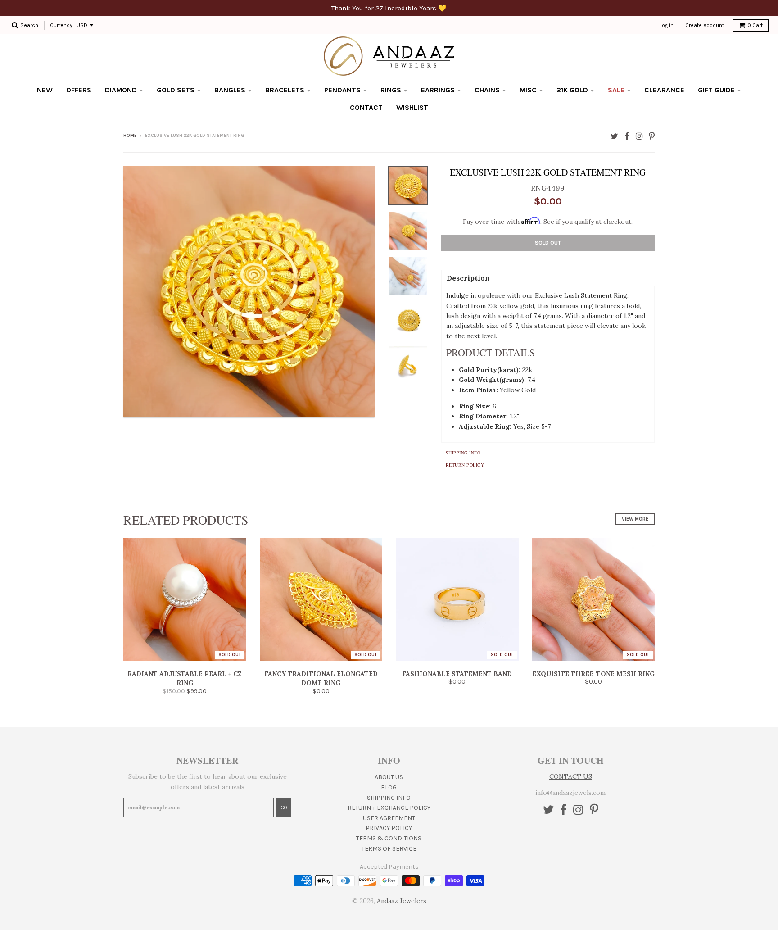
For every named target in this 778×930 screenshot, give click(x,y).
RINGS (390, 90)
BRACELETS (284, 90)
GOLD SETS (175, 90)
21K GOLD (572, 90)
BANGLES (229, 90)
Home (130, 135)
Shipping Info (463, 452)
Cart (755, 25)
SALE (616, 90)
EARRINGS (438, 90)
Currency (61, 25)
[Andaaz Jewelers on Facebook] (626, 136)
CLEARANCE (664, 90)
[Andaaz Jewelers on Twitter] (614, 136)
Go (284, 808)
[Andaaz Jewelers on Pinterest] (652, 136)
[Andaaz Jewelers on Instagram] (639, 136)
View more (635, 519)
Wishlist (412, 107)
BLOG (389, 787)
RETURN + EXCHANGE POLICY (389, 808)
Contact (366, 107)
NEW (45, 90)
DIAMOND (121, 90)
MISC (528, 90)
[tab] (468, 277)
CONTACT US (570, 776)
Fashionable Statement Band (457, 674)
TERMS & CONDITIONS (388, 838)
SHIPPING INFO (389, 798)
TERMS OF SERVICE (389, 849)
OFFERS (78, 90)
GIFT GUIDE (716, 90)
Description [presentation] (468, 277)
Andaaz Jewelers (401, 901)
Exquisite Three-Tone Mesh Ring (593, 674)
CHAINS (487, 90)
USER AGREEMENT (389, 818)
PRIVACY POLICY (389, 828)
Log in (667, 25)
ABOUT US (389, 777)
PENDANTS (342, 90)
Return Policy (465, 465)
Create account (704, 25)
